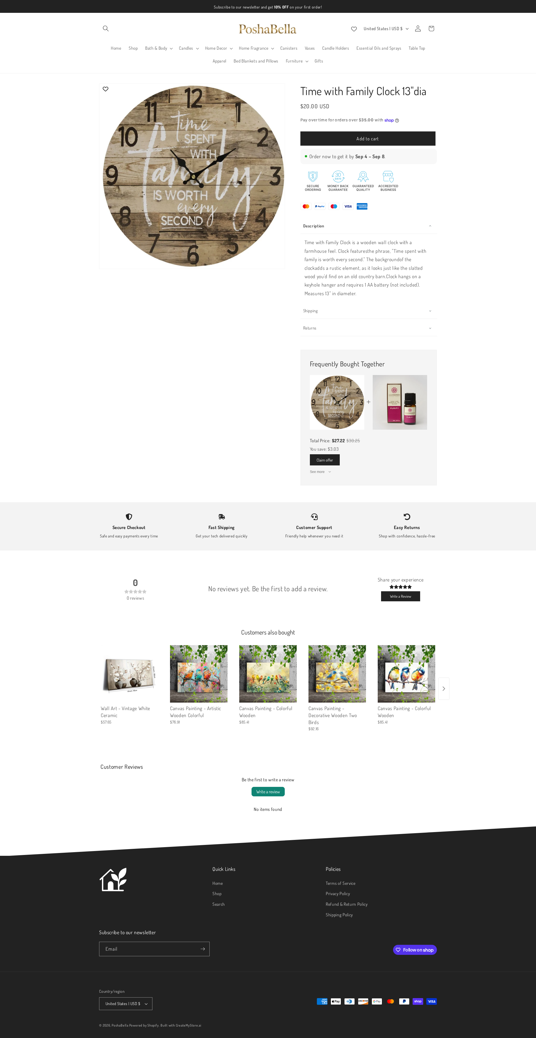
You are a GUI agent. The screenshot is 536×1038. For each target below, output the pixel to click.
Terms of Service (341, 883)
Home (217, 883)
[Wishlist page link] (354, 28)
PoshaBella (120, 1025)
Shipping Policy (339, 914)
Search (218, 904)
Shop (217, 893)
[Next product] (443, 688)
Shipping (310, 310)
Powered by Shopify (144, 1025)
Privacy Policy (338, 893)
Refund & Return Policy (347, 904)
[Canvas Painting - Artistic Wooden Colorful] (199, 674)
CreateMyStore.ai (188, 1025)
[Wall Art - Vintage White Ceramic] (129, 674)
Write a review (268, 791)
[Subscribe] (202, 949)
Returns (310, 328)
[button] (106, 28)
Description (313, 226)
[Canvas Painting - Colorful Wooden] (268, 674)
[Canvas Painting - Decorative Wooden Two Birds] (337, 674)
